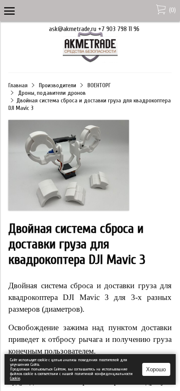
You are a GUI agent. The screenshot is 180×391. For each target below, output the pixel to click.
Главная (18, 85)
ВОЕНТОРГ (99, 85)
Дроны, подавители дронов (52, 92)
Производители (57, 85)
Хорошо (156, 369)
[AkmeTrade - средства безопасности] (90, 61)
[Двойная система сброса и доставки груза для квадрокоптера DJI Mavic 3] (68, 166)
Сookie (15, 378)
